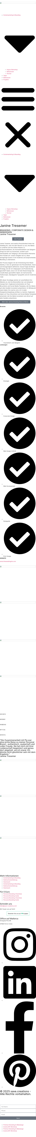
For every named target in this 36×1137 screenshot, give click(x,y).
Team (5, 75)
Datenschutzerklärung (10, 880)
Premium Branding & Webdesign (13, 1125)
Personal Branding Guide (11, 896)
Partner (9, 73)
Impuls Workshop (12, 69)
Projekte (6, 79)
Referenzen (10, 71)
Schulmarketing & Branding (11, 878)
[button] (18, 117)
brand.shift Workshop (10, 1127)
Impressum (6, 882)
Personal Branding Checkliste (12, 894)
